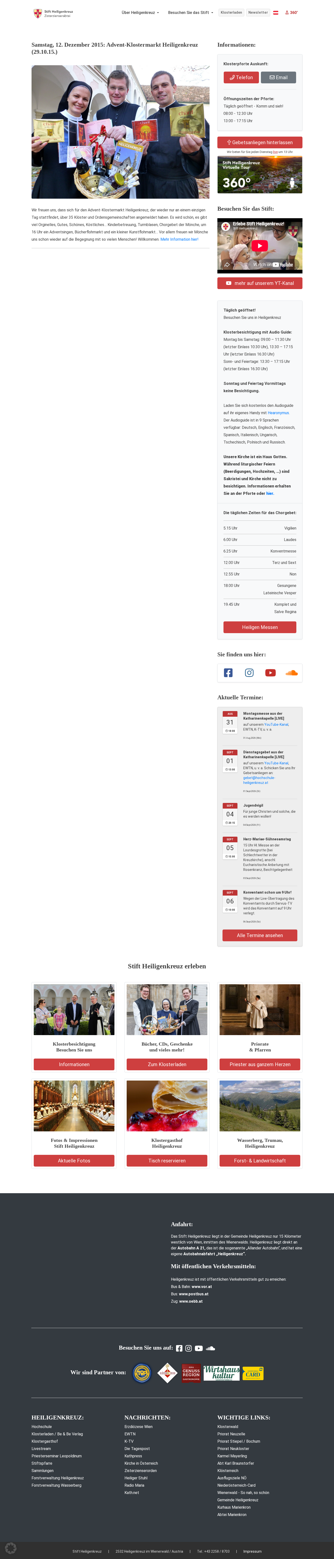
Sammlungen (43, 1470)
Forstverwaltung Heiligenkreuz (58, 1478)
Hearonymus (278, 413)
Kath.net (131, 1492)
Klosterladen (231, 12)
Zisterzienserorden (140, 1470)
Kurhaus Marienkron (234, 1507)
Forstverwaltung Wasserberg (56, 1485)
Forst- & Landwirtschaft (260, 1161)
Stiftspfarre (42, 1463)
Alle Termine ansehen (260, 935)
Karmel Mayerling (232, 1456)
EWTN (129, 1434)
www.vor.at (202, 1286)
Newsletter (258, 12)
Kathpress (133, 1456)
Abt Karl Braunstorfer (235, 1463)
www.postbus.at (194, 1294)
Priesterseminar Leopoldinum (57, 1456)
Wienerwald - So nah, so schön (243, 1492)
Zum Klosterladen (167, 1064)
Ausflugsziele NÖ (231, 1478)
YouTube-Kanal (276, 724)
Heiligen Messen (260, 627)
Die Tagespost (137, 1448)
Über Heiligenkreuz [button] (139, 12)
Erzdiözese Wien (138, 1426)
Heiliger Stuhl (135, 1478)
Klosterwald (227, 1426)
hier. (270, 493)
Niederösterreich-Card (236, 1485)
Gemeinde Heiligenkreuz (237, 1500)
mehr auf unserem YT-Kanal (264, 283)
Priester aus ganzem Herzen (260, 1064)
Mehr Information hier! (179, 239)
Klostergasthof (45, 1441)
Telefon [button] (244, 77)
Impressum (253, 1551)
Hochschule (42, 1426)
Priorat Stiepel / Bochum (238, 1441)
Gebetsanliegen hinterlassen (262, 142)
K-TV (129, 1441)
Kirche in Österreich (141, 1463)
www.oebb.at (191, 1301)
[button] (275, 13)
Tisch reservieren (167, 1161)
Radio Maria (134, 1485)
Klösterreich (227, 1470)
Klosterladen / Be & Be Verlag (57, 1434)
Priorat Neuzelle (231, 1434)
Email (281, 77)
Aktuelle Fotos (74, 1161)
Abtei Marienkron (231, 1514)
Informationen (74, 1064)
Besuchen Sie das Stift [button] (189, 12)
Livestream (41, 1448)
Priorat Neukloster (233, 1448)
